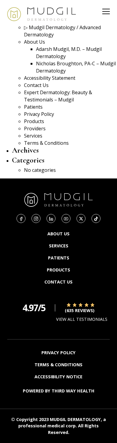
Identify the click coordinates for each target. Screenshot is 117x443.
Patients (33, 107)
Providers (35, 128)
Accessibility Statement (49, 78)
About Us (34, 42)
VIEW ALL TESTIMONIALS (81, 319)
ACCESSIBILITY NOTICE (58, 376)
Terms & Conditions (46, 143)
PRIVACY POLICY (58, 352)
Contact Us (36, 85)
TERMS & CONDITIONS (58, 364)
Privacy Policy (39, 114)
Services (33, 135)
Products (34, 121)
